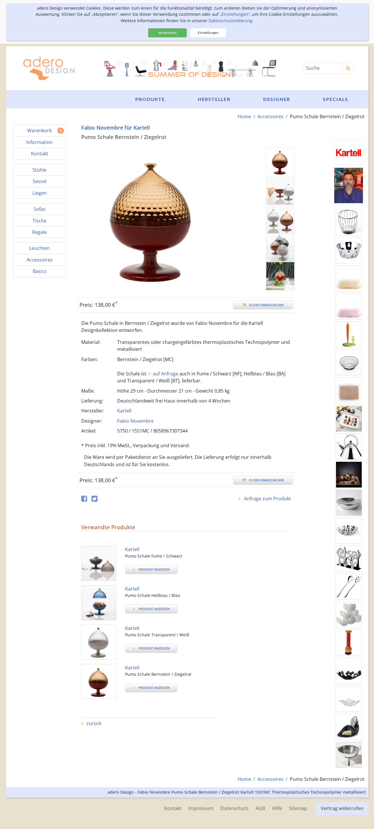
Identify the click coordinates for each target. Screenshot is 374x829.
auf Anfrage (165, 373)
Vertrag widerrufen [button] (342, 808)
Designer (276, 99)
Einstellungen (208, 32)
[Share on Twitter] (94, 499)
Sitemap (298, 808)
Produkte (150, 99)
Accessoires (270, 116)
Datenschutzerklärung (230, 20)
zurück (93, 723)
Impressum (201, 808)
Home (244, 116)
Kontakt (172, 808)
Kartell (124, 410)
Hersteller (214, 99)
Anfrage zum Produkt (267, 498)
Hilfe (277, 808)
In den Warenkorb (266, 305)
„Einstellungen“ (235, 14)
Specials (335, 99)
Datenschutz (235, 808)
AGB (260, 808)
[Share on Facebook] (84, 499)
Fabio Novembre (135, 421)
